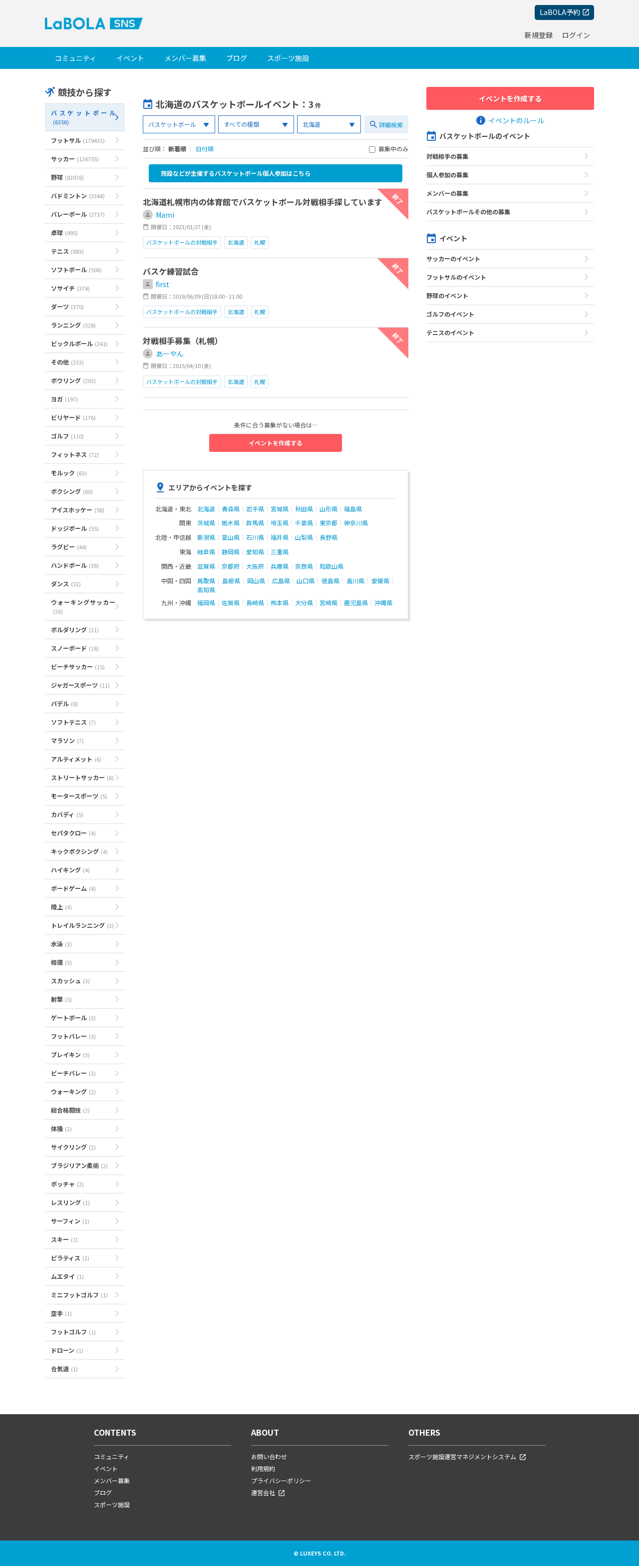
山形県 (328, 509)
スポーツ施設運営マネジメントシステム (462, 1456)
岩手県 (255, 509)
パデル (64, 703)
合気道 (64, 1368)
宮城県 (280, 509)
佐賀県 (231, 603)
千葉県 (304, 523)
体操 (61, 1128)
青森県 (231, 509)
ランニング (73, 325)
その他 (67, 362)
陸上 (61, 906)
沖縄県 (383, 603)
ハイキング (70, 869)
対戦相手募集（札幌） (183, 341)
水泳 (61, 943)
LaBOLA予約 (560, 12)
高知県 (206, 590)
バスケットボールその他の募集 (468, 211)
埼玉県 (280, 523)
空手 (61, 1313)
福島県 (353, 509)
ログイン (576, 35)
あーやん (170, 354)
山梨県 (304, 537)
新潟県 (206, 537)
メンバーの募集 (447, 193)
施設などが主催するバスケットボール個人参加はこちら (236, 173)
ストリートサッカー (82, 777)
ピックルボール (79, 343)
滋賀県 (206, 566)
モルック (69, 472)
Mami (165, 215)
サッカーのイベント (453, 258)
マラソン (67, 740)
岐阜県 (206, 552)
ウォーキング (73, 1091)
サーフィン (70, 1220)
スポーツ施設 (288, 58)
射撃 (61, 999)
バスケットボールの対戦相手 (182, 242)
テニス (67, 251)
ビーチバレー (73, 1073)
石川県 (255, 537)
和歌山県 (331, 566)
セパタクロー (73, 832)
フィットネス (75, 454)
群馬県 (255, 523)
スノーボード (75, 648)
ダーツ (67, 306)
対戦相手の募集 (447, 156)
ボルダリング (75, 629)
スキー (64, 1239)
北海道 (236, 242)
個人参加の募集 (447, 174)
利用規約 (263, 1468)
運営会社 (263, 1492)
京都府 (231, 566)
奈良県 (304, 566)
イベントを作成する (276, 442)
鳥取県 (206, 581)
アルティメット (76, 759)
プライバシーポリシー (281, 1480)
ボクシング (72, 491)
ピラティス (70, 1257)
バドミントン (78, 195)
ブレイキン (70, 1054)
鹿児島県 (356, 603)
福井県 (280, 537)
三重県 (280, 552)
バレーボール (78, 214)
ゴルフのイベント (450, 314)
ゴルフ (67, 435)
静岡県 (231, 552)
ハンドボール (75, 565)
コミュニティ (75, 58)
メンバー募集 (185, 58)
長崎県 (255, 603)
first (162, 284)
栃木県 (231, 523)
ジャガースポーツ (80, 685)
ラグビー (69, 546)
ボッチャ (67, 1183)
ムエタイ (67, 1276)
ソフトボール (76, 269)
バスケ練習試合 (171, 271)
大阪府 (255, 566)
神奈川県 (356, 523)
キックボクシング (79, 851)
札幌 (259, 242)
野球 (67, 177)
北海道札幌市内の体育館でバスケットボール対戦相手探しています (262, 202)
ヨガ (64, 398)
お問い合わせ (269, 1456)
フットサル (78, 140)
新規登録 (539, 35)
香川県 (355, 581)
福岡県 (206, 603)
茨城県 (206, 523)
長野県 (328, 537)
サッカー (75, 158)
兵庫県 (280, 566)
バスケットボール (83, 117)
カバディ (67, 814)
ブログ (236, 58)
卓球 (64, 232)
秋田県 (304, 509)
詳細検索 (391, 124)
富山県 (231, 537)
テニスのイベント (450, 332)
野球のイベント (447, 295)
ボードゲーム (73, 888)
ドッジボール (75, 528)
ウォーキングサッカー (83, 606)
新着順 (177, 148)
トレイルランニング (82, 925)
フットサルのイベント (456, 277)
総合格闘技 (70, 1110)
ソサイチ (70, 288)
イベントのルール (516, 120)
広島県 (281, 581)
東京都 (328, 523)
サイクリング (73, 1147)
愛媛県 (380, 581)
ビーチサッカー (78, 666)
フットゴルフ (73, 1331)
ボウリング (73, 380)
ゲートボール (73, 1017)
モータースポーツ (79, 795)
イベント (130, 58)
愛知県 (255, 552)
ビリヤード (73, 417)
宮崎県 (328, 603)
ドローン (67, 1350)
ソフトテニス (73, 722)
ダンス (66, 583)
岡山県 (256, 581)
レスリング (70, 1202)
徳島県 (330, 581)
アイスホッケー (77, 509)
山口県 (306, 581)
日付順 (205, 148)
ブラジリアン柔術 (79, 1165)
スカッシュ (70, 980)
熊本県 (280, 603)
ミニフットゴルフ (79, 1294)
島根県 (231, 581)
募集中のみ (393, 149)
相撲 (61, 962)
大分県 (304, 603)
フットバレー (73, 1036)
